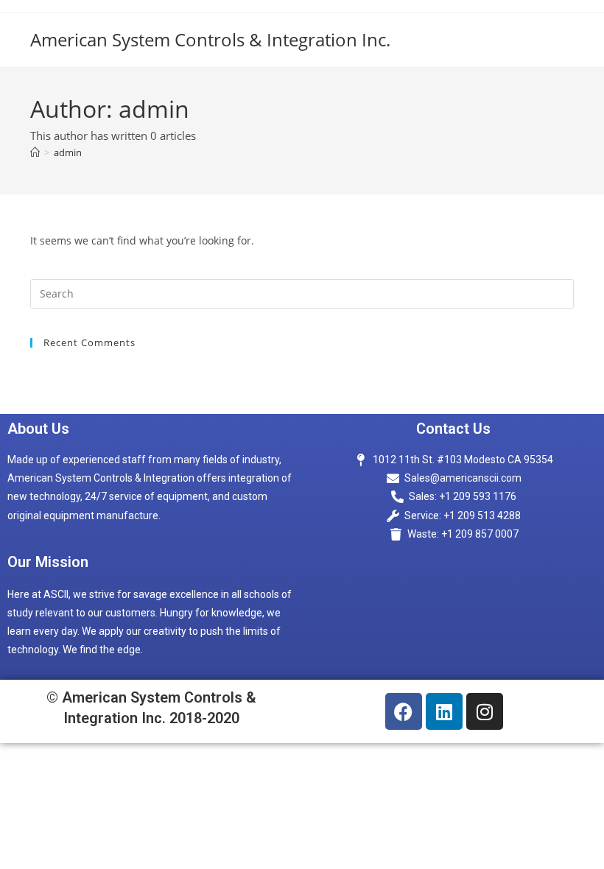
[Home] (35, 152)
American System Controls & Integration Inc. (210, 39)
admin (68, 152)
